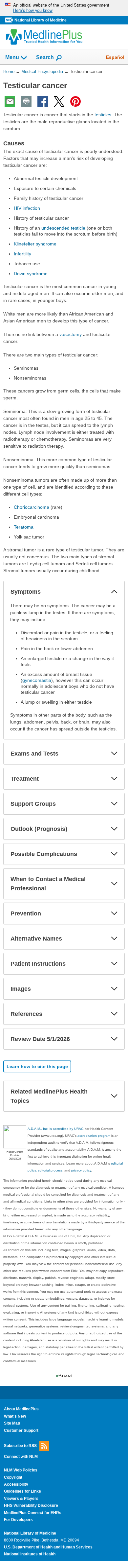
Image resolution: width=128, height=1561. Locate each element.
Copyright (13, 1477)
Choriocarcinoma (31, 507)
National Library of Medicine (40, 20)
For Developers (18, 1519)
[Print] (26, 101)
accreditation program (93, 1135)
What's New (15, 1416)
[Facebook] (42, 101)
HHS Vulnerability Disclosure (31, 1505)
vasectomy (70, 334)
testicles (103, 114)
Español (115, 57)
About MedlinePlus (21, 1409)
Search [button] (45, 57)
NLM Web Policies (20, 1470)
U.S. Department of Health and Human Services (48, 1547)
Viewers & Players (21, 1498)
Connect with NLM (21, 1456)
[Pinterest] (75, 101)
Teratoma (23, 527)
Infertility (22, 253)
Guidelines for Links (22, 1491)
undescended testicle (63, 228)
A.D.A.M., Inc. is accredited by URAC (55, 1129)
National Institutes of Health (29, 1554)
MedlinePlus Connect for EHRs (32, 1512)
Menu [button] (12, 57)
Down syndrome (31, 273)
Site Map (12, 1423)
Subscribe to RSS (20, 1445)
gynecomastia (36, 680)
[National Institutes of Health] (9, 20)
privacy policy (81, 1170)
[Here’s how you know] (64, 8)
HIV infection (27, 208)
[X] (59, 101)
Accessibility (16, 1484)
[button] (114, 592)
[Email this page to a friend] (9, 101)
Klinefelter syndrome (35, 243)
